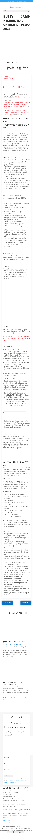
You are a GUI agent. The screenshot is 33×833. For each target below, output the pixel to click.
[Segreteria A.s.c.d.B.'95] (6, 85)
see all (18, 96)
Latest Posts (8, 78)
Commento (8, 735)
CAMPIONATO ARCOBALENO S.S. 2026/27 (15, 98)
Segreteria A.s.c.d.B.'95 (13, 87)
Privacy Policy (6, 820)
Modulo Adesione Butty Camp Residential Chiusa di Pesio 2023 (16, 338)
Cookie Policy (6, 822)
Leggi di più (20, 832)
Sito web (6, 770)
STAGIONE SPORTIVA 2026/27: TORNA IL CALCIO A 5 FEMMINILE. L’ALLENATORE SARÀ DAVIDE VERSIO (16, 112)
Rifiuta (15, 832)
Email (6, 764)
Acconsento (10, 832)
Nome (6, 758)
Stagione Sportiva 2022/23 (16, 69)
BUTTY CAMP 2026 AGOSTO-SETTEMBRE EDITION (13, 683)
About (6, 76)
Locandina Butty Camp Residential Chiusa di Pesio (15, 330)
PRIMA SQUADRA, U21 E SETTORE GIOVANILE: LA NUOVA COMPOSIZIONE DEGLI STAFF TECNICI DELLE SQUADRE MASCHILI (17, 104)
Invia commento (8, 776)
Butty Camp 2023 (14, 67)
